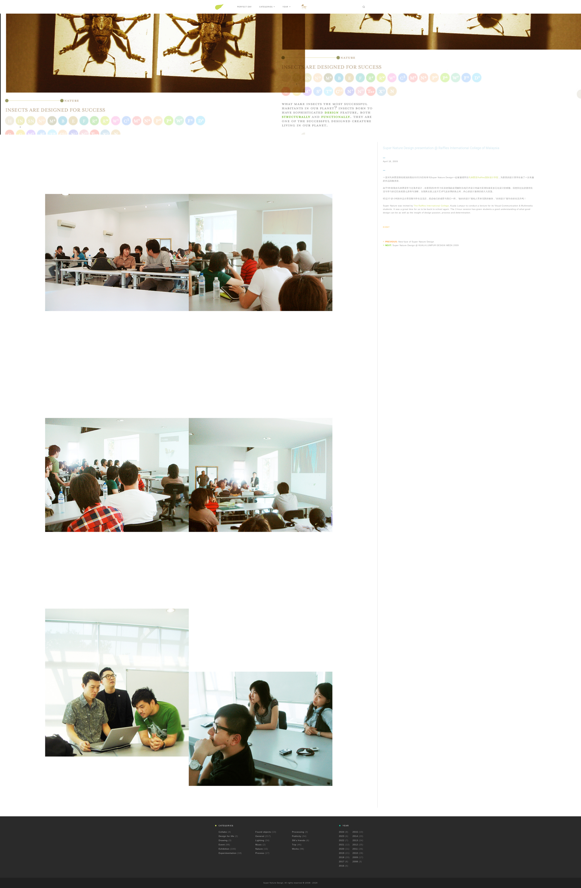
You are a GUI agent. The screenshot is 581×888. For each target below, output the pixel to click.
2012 (355, 844)
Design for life (227, 836)
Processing (298, 832)
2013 (355, 840)
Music (259, 844)
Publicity (297, 836)
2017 (341, 861)
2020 (341, 849)
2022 (341, 840)
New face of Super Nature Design (416, 241)
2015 (355, 832)
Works (296, 849)
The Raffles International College (431, 205)
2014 (355, 836)
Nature (259, 849)
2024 (341, 832)
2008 (355, 861)
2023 (341, 836)
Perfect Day (244, 7)
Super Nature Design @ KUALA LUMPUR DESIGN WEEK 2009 (425, 245)
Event (386, 227)
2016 (341, 866)
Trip (294, 844)
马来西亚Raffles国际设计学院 (483, 177)
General (260, 836)
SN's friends (299, 840)
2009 (355, 857)
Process (260, 853)
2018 (341, 857)
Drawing (223, 840)
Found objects (263, 832)
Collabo (223, 832)
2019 (341, 853)
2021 (341, 844)
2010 (355, 853)
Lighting (260, 840)
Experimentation (228, 853)
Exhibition (224, 849)
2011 (355, 849)
